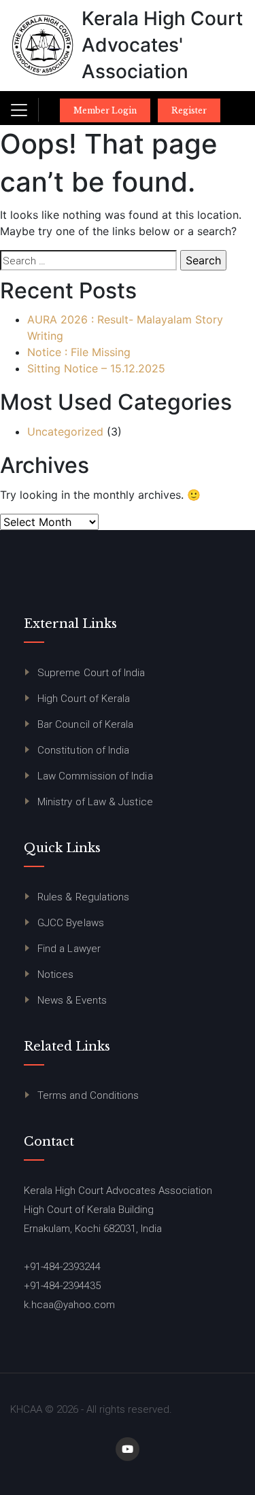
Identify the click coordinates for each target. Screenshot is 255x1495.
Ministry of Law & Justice (95, 802)
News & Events (72, 1000)
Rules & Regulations (83, 897)
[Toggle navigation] (19, 110)
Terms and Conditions (88, 1095)
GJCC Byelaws (70, 923)
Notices (55, 974)
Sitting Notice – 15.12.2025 (96, 368)
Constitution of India (83, 750)
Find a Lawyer (69, 949)
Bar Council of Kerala (85, 724)
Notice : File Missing (79, 352)
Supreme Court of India (91, 673)
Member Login (105, 110)
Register (189, 110)
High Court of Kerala (83, 698)
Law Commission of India (95, 776)
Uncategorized (65, 431)
